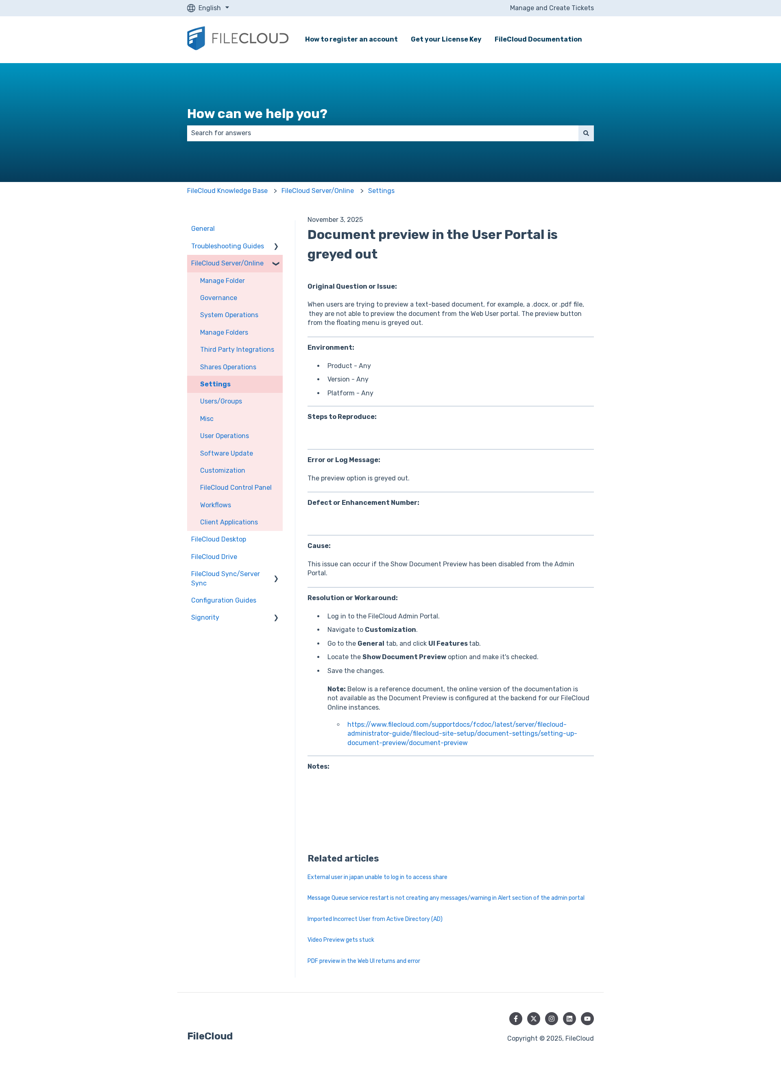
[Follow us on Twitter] (533, 1018)
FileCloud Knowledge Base (227, 191)
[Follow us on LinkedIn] (569, 1018)
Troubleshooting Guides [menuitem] (227, 246)
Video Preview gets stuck (341, 939)
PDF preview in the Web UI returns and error (364, 961)
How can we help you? (257, 113)
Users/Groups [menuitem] (221, 401)
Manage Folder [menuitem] (222, 281)
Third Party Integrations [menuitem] (237, 349)
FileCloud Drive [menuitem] (214, 557)
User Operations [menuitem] (224, 436)
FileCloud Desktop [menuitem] (218, 539)
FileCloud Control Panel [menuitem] (236, 487)
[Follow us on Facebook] (515, 1018)
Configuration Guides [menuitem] (223, 600)
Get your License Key (446, 39)
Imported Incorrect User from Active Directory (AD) (375, 919)
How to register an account (351, 39)
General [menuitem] (203, 228)
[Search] (586, 133)
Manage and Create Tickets (552, 8)
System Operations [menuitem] (229, 315)
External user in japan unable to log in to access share (377, 877)
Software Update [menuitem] (226, 453)
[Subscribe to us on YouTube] (587, 1018)
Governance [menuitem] (218, 298)
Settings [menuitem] (215, 384)
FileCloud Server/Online (317, 191)
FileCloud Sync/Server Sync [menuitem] (225, 578)
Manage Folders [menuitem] (224, 332)
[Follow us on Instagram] (551, 1018)
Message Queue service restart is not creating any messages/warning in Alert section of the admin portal (446, 897)
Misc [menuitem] (207, 419)
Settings (381, 191)
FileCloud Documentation (538, 39)
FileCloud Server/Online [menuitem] (227, 263)
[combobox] (382, 133)
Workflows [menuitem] (215, 505)
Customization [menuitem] (222, 470)
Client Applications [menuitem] (229, 522)
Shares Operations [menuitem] (228, 367)
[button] (276, 247)
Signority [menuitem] (205, 617)
